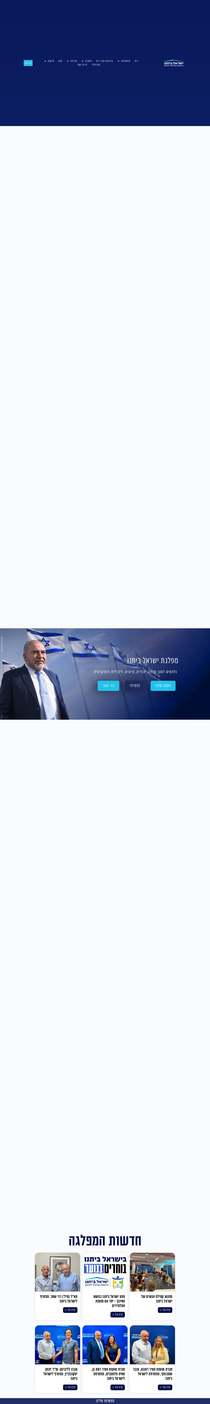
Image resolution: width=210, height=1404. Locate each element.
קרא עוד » (165, 1309)
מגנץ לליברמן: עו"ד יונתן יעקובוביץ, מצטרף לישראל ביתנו (60, 1374)
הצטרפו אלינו (105, 1401)
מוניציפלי (96, 64)
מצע (60, 61)
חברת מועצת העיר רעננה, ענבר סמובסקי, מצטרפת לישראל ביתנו (152, 1374)
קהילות (73, 61)
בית (136, 61)
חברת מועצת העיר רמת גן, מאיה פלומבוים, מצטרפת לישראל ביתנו (108, 1374)
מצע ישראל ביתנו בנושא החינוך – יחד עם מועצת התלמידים (109, 1301)
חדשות (51, 61)
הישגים (88, 61)
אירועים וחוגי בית (104, 61)
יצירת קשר (82, 64)
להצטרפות (125, 61)
